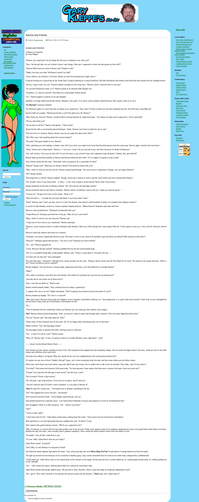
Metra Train (180, 131)
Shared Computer (11, 197)
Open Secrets (180, 126)
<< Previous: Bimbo (34, 486)
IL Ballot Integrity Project (184, 64)
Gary (66, 40)
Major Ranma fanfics (11, 54)
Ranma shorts (8, 57)
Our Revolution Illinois (183, 57)
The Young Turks (181, 94)
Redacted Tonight (181, 113)
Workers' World (181, 85)
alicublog (179, 103)
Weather (179, 129)
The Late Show (181, 117)
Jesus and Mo (180, 110)
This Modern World (182, 101)
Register (7, 202)
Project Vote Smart (182, 124)
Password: (6, 192)
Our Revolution (181, 75)
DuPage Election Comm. (184, 44)
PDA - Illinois (180, 59)
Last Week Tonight (182, 115)
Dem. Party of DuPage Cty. (185, 40)
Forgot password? (10, 205)
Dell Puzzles (180, 140)
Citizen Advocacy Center (184, 61)
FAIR (177, 92)
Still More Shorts (52, 486)
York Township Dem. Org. (184, 42)
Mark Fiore (179, 108)
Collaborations (8, 65)
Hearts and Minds (10, 52)
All (5, 50)
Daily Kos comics (181, 106)
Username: (6, 187)
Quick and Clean (181, 66)
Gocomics (179, 138)
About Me (180, 30)
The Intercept (180, 83)
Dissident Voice (181, 90)
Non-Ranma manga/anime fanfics (9, 62)
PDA (177, 73)
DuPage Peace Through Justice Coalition (183, 49)
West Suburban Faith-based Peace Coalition (184, 53)
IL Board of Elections (183, 47)
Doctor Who (8, 59)
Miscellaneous (8, 67)
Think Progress (181, 87)
